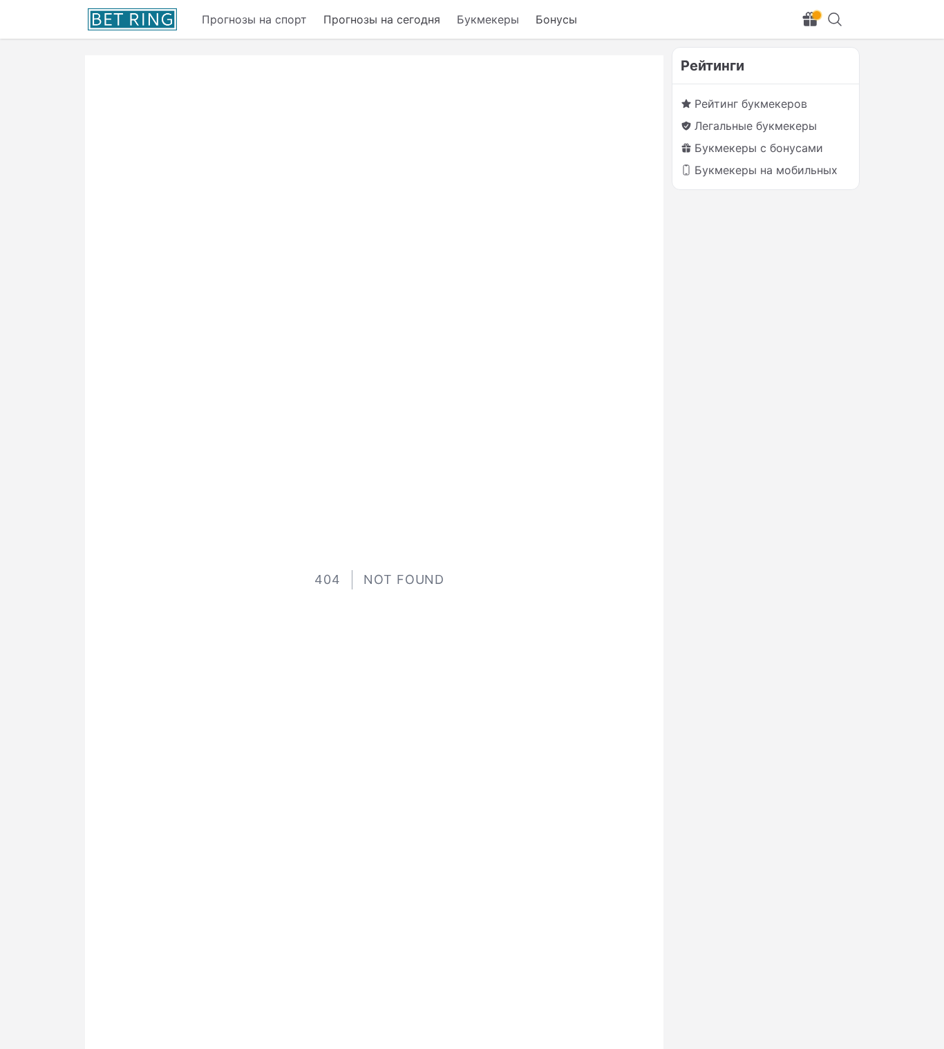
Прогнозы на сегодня (381, 19)
